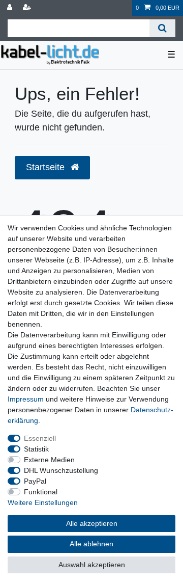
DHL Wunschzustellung (61, 470)
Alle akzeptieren (91, 523)
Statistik (36, 449)
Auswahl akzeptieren (91, 565)
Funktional (40, 492)
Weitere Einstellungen (43, 502)
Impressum (26, 399)
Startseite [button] (46, 167)
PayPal (35, 481)
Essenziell (40, 438)
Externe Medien (49, 460)
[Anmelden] (11, 8)
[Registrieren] (28, 8)
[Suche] (162, 28)
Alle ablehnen (91, 544)
